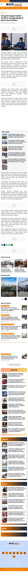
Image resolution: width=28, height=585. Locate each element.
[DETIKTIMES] (14, 4)
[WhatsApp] (9, 245)
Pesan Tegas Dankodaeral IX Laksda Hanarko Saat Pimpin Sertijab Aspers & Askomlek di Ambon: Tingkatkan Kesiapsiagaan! (16, 495)
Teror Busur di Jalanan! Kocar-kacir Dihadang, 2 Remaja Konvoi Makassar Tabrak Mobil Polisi (17, 489)
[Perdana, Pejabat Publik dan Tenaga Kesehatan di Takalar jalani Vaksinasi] (21, 263)
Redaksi (10, 560)
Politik (7, 8)
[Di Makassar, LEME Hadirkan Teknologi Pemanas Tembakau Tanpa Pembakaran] (4, 406)
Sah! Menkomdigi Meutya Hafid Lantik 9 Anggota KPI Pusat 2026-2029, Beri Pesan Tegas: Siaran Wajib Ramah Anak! (17, 154)
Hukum (12, 8)
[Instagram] (10, 553)
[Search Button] (26, 4)
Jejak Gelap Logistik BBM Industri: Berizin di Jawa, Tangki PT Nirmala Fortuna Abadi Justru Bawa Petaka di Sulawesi (17, 418)
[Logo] (14, 543)
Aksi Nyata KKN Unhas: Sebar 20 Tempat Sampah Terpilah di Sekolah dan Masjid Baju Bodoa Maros (16, 513)
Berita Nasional (5, 315)
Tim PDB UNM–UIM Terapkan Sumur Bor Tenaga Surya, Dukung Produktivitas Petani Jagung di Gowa (15, 507)
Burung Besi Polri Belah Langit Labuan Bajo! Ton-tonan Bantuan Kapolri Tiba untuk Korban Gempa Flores (17, 142)
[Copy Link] (12, 245)
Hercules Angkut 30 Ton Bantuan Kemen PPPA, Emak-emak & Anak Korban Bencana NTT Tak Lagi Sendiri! (17, 160)
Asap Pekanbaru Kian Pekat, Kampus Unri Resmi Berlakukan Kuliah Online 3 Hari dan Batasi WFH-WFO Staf (11, 337)
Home (2, 8)
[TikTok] (21, 553)
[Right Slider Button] (26, 8)
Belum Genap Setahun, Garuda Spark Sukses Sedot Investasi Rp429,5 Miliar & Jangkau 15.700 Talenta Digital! (11, 328)
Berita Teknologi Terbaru (8, 324)
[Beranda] (2, 12)
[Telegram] (7, 245)
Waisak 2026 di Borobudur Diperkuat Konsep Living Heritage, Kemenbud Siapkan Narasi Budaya (16, 424)
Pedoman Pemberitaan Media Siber (14, 562)
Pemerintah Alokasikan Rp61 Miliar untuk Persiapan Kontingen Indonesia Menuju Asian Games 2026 (17, 412)
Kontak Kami (16, 560)
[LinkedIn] (24, 553)
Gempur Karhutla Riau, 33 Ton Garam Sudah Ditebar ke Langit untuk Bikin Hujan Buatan (9, 358)
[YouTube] (14, 553)
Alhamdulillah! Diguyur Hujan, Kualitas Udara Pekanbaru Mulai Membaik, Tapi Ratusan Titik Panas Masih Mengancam (16, 136)
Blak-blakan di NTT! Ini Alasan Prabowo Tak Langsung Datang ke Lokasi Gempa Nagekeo (10, 309)
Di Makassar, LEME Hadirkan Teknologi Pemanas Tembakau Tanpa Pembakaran (16, 406)
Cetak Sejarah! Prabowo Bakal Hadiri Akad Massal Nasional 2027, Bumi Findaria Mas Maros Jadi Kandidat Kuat (16, 399)
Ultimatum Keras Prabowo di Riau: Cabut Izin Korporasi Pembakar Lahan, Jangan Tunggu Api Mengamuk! (16, 148)
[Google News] (17, 553)
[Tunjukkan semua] (25, 439)
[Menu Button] (1, 4)
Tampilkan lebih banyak (14, 364)
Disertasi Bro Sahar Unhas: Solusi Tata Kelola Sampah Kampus (17, 386)
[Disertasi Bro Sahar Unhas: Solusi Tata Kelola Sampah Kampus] (4, 387)
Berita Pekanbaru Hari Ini (7, 333)
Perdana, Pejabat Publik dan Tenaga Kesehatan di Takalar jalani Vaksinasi (20, 270)
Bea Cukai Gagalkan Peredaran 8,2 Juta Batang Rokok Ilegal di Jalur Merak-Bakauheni (16, 430)
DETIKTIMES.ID (11, 569)
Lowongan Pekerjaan (14, 565)
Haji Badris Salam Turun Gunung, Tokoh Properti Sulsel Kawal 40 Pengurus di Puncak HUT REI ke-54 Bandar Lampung (17, 393)
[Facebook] (2, 245)
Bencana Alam (5, 306)
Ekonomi (18, 8)
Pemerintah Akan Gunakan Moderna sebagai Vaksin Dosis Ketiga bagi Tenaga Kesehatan (6, 270)
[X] (4, 245)
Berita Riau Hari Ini (6, 354)
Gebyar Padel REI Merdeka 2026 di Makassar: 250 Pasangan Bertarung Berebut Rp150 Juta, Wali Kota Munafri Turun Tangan (16, 501)
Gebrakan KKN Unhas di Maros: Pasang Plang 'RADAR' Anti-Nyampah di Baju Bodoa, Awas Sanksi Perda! (16, 381)
